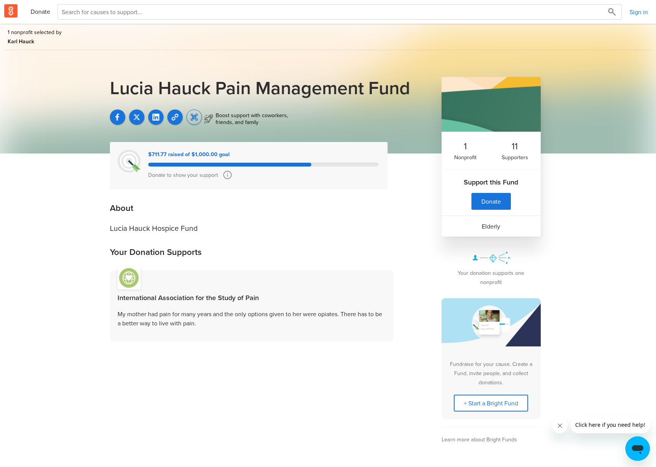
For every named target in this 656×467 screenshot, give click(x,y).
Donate (40, 11)
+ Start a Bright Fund (491, 403)
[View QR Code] (194, 117)
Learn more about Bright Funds (479, 439)
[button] (175, 117)
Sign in (639, 12)
